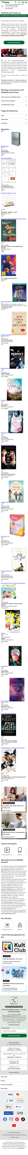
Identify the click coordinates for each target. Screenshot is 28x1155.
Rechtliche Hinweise (14, 1024)
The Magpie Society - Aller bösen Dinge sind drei (13, 747)
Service (3, 1080)
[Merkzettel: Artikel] (22, 2)
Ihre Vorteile (4, 1088)
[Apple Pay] (8, 1107)
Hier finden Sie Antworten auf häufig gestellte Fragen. (14, 34)
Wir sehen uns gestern (6, 334)
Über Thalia (4, 1077)
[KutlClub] (20, 1113)
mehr (2, 131)
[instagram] (11, 1119)
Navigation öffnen (2, 6)
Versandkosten (20, 1148)
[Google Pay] (20, 1101)
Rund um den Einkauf (6, 1084)
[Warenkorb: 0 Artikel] (25, 2)
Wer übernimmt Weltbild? (8, 101)
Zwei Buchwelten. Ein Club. (14, 952)
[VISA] (10, 1095)
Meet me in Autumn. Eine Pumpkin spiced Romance (13, 218)
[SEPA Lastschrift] (9, 1101)
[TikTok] (23, 1119)
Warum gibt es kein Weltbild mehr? (10, 97)
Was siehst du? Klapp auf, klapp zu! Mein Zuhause (13, 583)
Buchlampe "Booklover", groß (8, 193)
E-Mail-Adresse (5, 1028)
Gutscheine (4, 123)
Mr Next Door (4, 432)
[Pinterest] (17, 1119)
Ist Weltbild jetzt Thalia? (7, 104)
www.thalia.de (5, 869)
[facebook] (5, 1119)
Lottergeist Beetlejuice (6, 301)
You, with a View (5, 536)
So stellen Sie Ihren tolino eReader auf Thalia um (14, 15)
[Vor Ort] (15, 2)
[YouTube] (14, 1126)
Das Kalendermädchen (6, 158)
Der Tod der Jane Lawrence (7, 445)
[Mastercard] (18, 1095)
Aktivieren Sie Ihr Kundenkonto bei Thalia (14, 826)
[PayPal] (19, 1107)
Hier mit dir (4, 400)
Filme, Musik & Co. (7, 851)
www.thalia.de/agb (18, 911)
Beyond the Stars (5, 701)
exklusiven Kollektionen (7, 889)
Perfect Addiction (5, 368)
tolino (2, 115)
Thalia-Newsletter (8, 902)
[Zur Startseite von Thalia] (8, 2)
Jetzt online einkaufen (14, 42)
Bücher (20, 851)
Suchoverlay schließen (13, 5)
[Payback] (9, 1113)
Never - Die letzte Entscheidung (8, 713)
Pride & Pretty (4, 666)
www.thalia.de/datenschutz (8, 913)
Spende (20, 926)
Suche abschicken (9, 8)
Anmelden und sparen (14, 1035)
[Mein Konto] (19, 2)
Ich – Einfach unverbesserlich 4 (8, 254)
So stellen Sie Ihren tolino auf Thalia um (14, 800)
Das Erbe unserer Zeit (6, 571)
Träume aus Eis (5, 502)
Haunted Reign (5, 146)
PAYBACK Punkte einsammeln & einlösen (14, 979)
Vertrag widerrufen (14, 1072)
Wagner (3, 633)
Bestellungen (4, 119)
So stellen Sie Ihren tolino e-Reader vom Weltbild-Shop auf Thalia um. (14, 81)
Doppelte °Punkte (7, 926)
